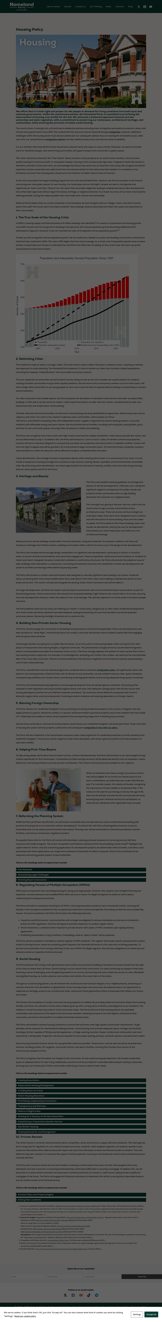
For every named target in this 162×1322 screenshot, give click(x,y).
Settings (137, 1314)
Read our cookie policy (25, 1316)
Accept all (151, 1314)
